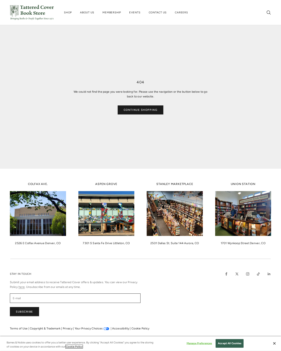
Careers (181, 12)
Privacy (68, 328)
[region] (140, 343)
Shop (68, 12)
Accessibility (121, 328)
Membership (111, 12)
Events (134, 12)
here (22, 287)
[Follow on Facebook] (226, 274)
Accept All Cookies (229, 343)
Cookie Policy (140, 328)
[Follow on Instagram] (248, 274)
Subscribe (24, 311)
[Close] (274, 343)
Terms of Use (19, 328)
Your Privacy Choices (89, 328)
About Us (87, 12)
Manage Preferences (199, 343)
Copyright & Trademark (45, 328)
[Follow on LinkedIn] (269, 274)
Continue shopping (141, 109)
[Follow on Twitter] (237, 274)
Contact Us (158, 12)
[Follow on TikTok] (258, 274)
